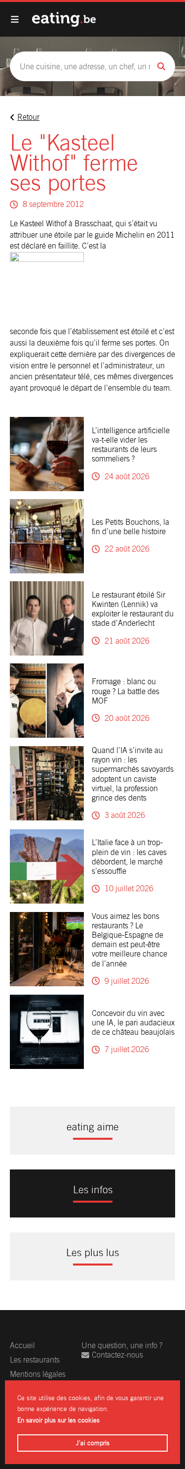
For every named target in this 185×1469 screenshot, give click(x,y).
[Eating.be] (64, 19)
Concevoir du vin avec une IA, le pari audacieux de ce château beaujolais (133, 1023)
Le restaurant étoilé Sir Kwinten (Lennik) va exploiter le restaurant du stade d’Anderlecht (133, 609)
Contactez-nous (117, 1355)
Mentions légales (38, 1374)
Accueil (22, 1345)
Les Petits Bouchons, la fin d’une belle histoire (130, 526)
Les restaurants (35, 1360)
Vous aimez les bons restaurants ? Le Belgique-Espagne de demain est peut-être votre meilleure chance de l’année (129, 940)
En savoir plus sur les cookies (58, 1420)
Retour (28, 117)
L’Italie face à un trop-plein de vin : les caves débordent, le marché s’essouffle (129, 857)
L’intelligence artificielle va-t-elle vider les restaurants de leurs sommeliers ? (131, 445)
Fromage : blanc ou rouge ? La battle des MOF (125, 691)
